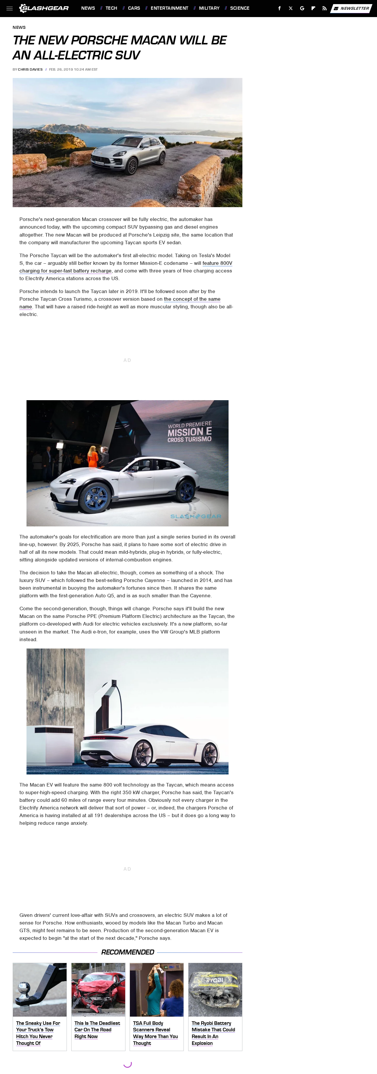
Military (209, 8)
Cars (134, 8)
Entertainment (169, 8)
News (88, 8)
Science (239, 8)
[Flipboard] (313, 8)
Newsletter (355, 8)
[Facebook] (279, 8)
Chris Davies (30, 69)
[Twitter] (291, 8)
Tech (112, 8)
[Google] (302, 8)
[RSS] (324, 8)
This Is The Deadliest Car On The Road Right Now (97, 1029)
